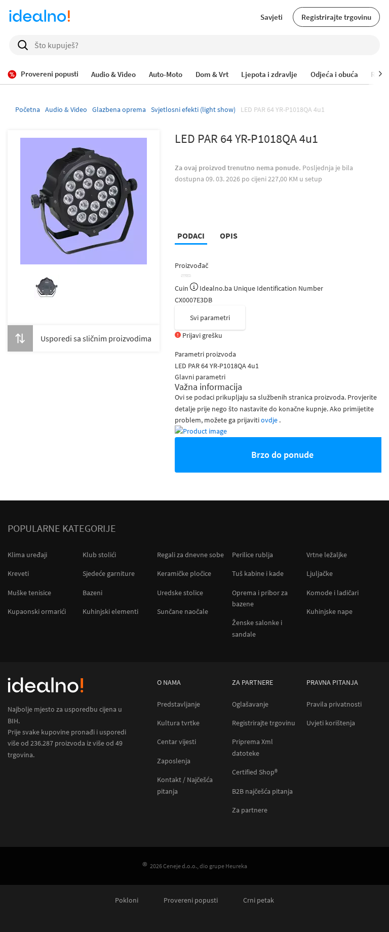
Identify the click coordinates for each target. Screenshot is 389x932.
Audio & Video (66, 109)
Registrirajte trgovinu (336, 17)
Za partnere (249, 810)
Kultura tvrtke (178, 723)
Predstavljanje (178, 704)
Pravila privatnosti (334, 704)
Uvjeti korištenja (330, 723)
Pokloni (126, 900)
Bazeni (92, 592)
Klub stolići (99, 554)
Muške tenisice (29, 592)
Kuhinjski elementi (110, 611)
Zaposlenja (173, 761)
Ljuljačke (319, 573)
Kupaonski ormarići (37, 611)
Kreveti (18, 573)
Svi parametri (210, 317)
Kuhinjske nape (329, 611)
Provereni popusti (191, 900)
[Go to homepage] (39, 17)
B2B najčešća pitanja (262, 791)
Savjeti (271, 17)
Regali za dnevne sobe (190, 554)
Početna (27, 109)
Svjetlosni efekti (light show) (193, 109)
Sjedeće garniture (109, 573)
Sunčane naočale (182, 611)
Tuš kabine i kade (258, 573)
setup (313, 178)
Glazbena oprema (119, 109)
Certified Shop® (255, 772)
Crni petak (258, 900)
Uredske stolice (180, 592)
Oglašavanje (250, 704)
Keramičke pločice (184, 573)
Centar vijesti (176, 741)
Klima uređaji (27, 554)
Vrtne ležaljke (326, 554)
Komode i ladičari (332, 592)
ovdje (270, 419)
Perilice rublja (252, 554)
